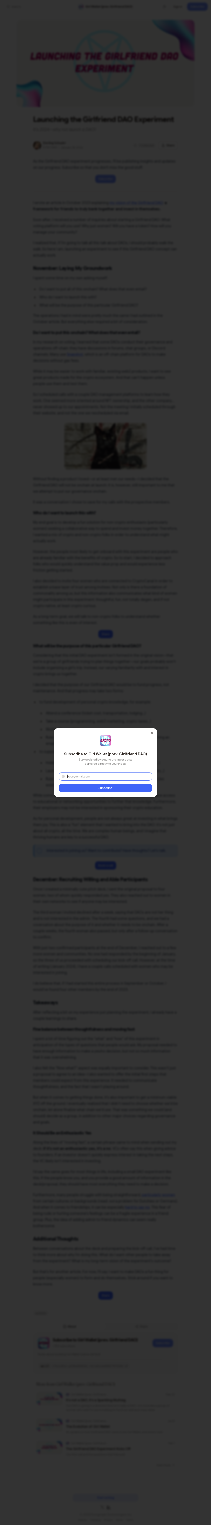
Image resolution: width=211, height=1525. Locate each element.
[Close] (152, 733)
